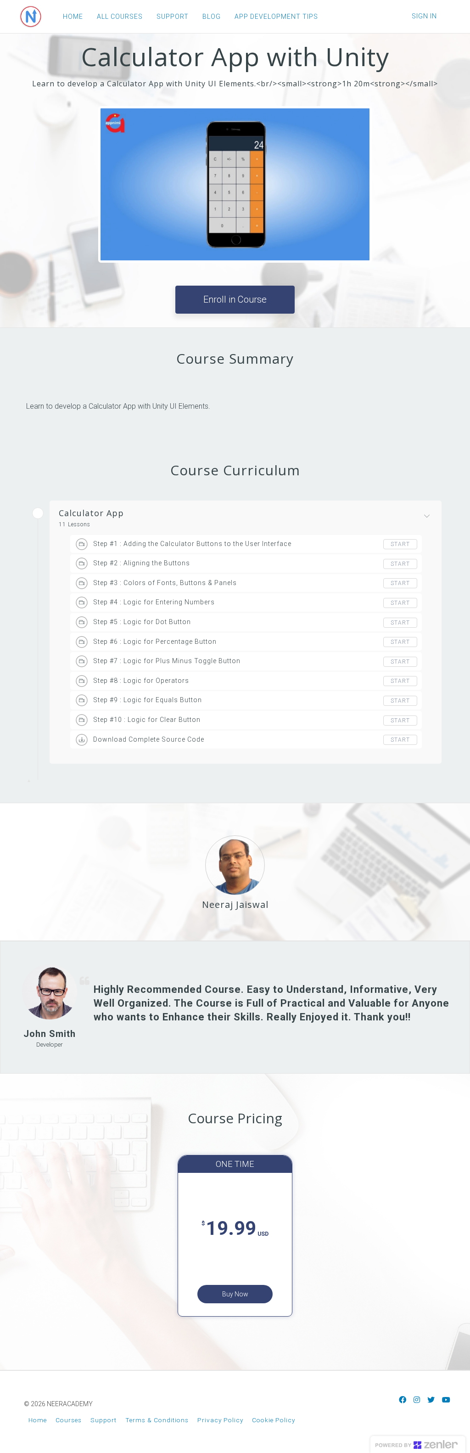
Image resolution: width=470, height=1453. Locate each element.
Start (400, 544)
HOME (73, 16)
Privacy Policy (220, 1420)
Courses (69, 1420)
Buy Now (235, 1294)
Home (37, 1420)
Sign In (424, 16)
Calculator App (91, 513)
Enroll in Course (235, 299)
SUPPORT (173, 16)
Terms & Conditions (157, 1420)
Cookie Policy (273, 1420)
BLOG (211, 16)
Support (103, 1420)
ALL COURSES (120, 16)
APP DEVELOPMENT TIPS (276, 16)
